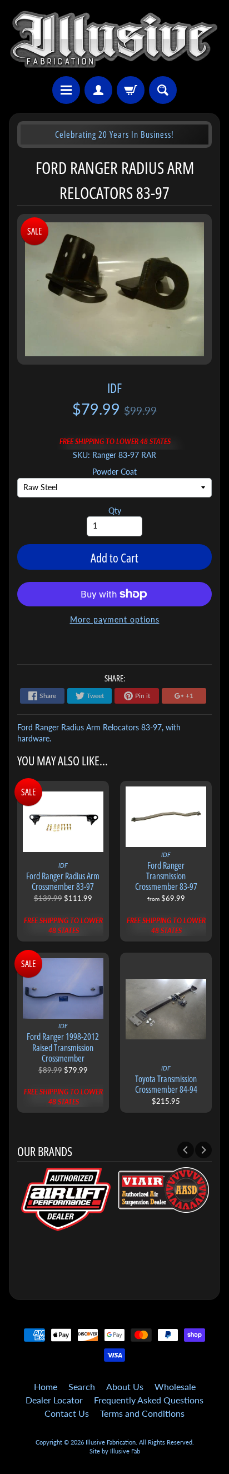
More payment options (115, 619)
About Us (124, 1386)
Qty (114, 510)
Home (45, 1386)
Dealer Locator (54, 1400)
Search (81, 1386)
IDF (114, 388)
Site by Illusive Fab (114, 1451)
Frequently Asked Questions (148, 1400)
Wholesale (175, 1386)
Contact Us (66, 1413)
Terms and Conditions (142, 1413)
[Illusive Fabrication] (114, 40)
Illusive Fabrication (111, 1442)
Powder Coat (114, 471)
